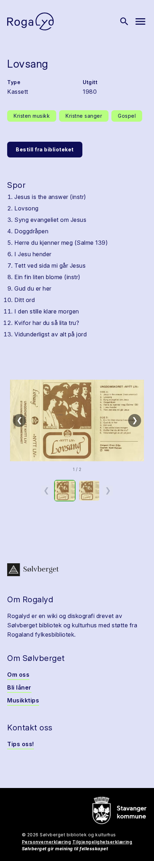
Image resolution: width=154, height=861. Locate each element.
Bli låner (19, 687)
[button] (77, 420)
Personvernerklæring (46, 842)
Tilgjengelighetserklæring (102, 842)
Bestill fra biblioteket (45, 149)
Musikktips (23, 700)
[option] (65, 490)
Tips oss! (20, 744)
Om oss (18, 674)
